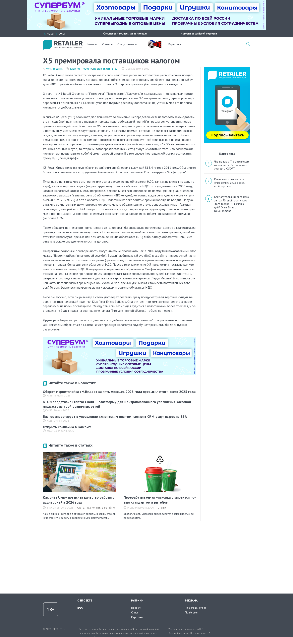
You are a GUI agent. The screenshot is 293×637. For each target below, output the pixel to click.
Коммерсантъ (54, 68)
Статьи (106, 44)
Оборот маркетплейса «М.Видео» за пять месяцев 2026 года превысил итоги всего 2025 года (119, 391)
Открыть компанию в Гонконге (67, 427)
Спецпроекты (125, 44)
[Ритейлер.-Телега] (227, 68)
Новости (92, 44)
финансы (112, 68)
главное (75, 68)
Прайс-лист (191, 612)
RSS (80, 608)
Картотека (174, 44)
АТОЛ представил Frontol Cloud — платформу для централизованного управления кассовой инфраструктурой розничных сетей (117, 404)
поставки (99, 68)
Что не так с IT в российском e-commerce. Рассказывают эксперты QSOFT (231, 165)
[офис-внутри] (119, 338)
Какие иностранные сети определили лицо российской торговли (230, 182)
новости (87, 68)
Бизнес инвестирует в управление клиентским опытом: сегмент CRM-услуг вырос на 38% (115, 416)
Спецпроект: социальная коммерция (125, 33)
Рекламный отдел (195, 607)
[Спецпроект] (154, 42)
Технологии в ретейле (101, 507)
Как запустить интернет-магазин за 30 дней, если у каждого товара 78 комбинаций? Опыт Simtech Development (232, 204)
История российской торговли (199, 33)
